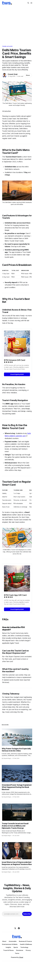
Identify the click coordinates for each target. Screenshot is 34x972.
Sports (16, 947)
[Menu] (31, 2)
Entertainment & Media (9, 944)
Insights (8, 947)
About (4, 941)
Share (28, 75)
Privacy (28, 950)
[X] (15, 928)
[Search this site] (28, 2)
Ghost (21, 957)
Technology (24, 947)
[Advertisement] (17, 24)
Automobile (12, 941)
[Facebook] (19, 928)
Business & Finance (25, 941)
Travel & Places (7, 46)
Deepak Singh (13, 74)
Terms (17, 953)
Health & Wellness (26, 944)
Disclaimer (19, 950)
